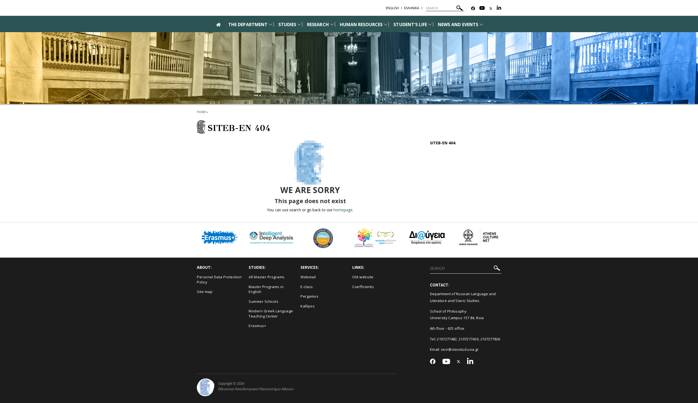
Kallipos (307, 306)
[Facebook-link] (473, 8)
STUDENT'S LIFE (410, 25)
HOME (201, 112)
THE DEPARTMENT (247, 25)
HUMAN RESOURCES (361, 25)
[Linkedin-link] (499, 8)
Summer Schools (263, 301)
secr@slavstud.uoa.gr (460, 349)
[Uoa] (205, 387)
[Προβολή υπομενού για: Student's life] (430, 24)
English (392, 8)
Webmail (308, 276)
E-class (306, 286)
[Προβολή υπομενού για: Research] (332, 24)
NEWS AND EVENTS (458, 25)
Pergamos (309, 296)
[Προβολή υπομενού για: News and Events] (481, 24)
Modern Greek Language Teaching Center (271, 314)
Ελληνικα (411, 8)
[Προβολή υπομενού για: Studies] (299, 24)
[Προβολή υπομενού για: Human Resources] (386, 24)
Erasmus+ (257, 325)
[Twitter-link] (490, 8)
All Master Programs (267, 276)
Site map (204, 291)
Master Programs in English (266, 289)
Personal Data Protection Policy (219, 279)
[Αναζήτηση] (459, 9)
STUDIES (287, 25)
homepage (342, 209)
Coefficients (363, 286)
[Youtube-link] (482, 8)
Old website (363, 276)
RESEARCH (318, 25)
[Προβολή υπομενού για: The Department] (270, 24)
